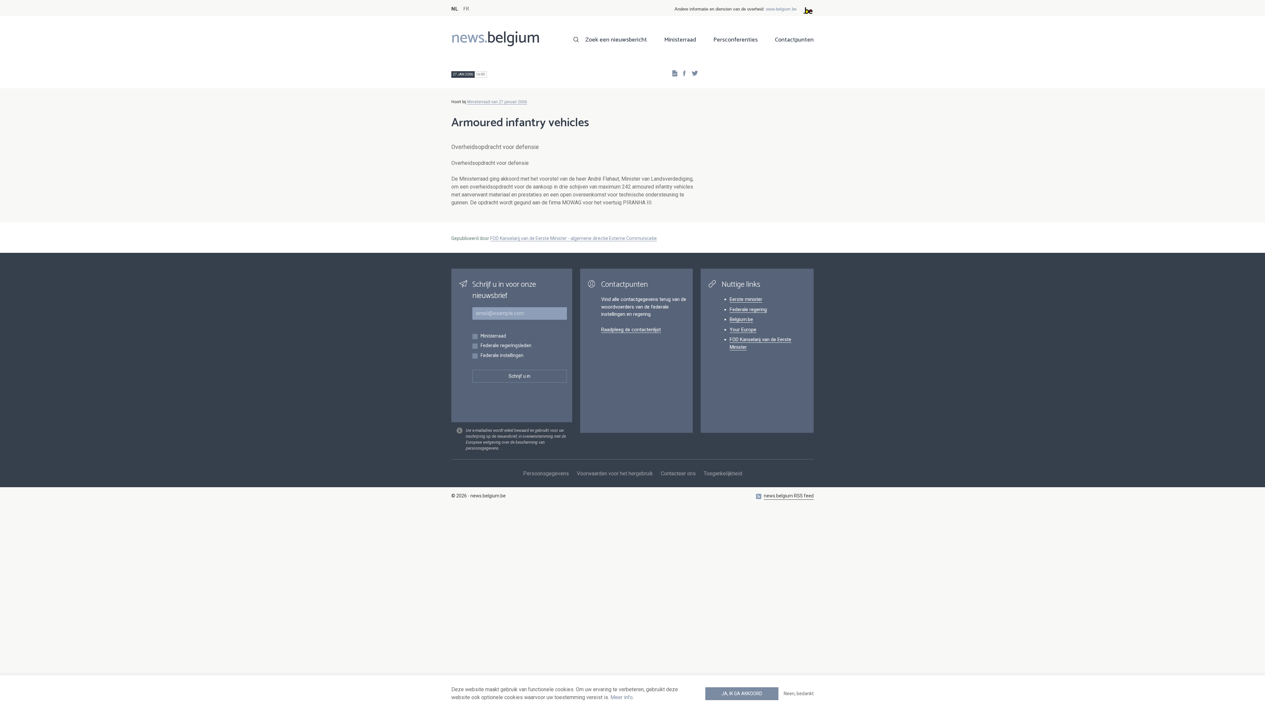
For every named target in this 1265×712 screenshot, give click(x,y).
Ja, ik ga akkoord (741, 693)
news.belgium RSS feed (789, 495)
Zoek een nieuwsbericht (616, 40)
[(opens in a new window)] (682, 73)
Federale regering (748, 309)
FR (466, 9)
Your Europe (743, 330)
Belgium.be (741, 319)
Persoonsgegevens (546, 473)
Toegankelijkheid (723, 473)
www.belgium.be (781, 9)
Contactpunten (794, 40)
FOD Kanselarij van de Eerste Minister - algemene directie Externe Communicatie (573, 238)
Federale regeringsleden (505, 346)
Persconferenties (735, 40)
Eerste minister (746, 299)
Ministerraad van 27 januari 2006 (497, 102)
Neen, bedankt (799, 693)
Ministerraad (680, 40)
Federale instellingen (501, 356)
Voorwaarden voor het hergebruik (615, 473)
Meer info (621, 697)
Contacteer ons (678, 473)
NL (454, 9)
